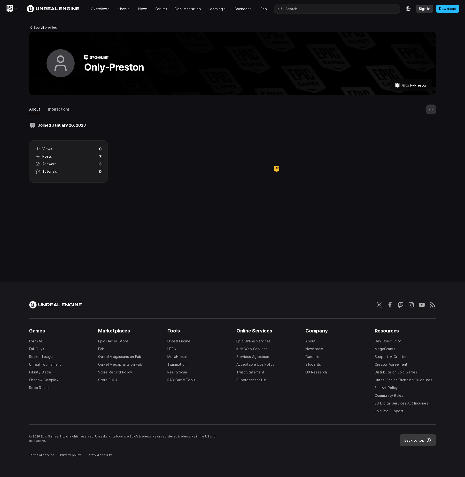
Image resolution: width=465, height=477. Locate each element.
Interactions (59, 109)
